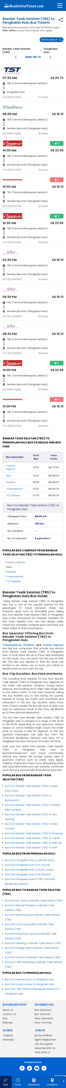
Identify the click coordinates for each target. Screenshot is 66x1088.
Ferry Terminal (43, 1022)
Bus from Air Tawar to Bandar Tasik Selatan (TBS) (34, 900)
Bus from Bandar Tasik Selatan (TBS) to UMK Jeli (33, 843)
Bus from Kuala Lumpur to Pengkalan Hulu (29, 984)
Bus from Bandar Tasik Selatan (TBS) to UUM (31, 847)
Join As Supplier (44, 1044)
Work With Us (42, 1052)
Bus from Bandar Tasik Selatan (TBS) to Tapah (32, 838)
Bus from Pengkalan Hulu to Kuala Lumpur (29, 869)
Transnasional (14, 489)
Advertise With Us (45, 1048)
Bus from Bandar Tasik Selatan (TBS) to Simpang (34, 833)
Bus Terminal (42, 1014)
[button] (6, 1082)
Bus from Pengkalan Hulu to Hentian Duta (29, 860)
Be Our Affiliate (43, 1035)
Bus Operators (43, 1010)
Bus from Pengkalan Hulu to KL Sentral (27, 865)
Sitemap (8, 1022)
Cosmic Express (10, 467)
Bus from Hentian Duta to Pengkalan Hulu (29, 979)
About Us (8, 1010)
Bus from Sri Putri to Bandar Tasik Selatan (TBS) (33, 957)
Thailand (8, 1035)
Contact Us (9, 1014)
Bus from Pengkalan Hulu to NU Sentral (27, 874)
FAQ (5, 1018)
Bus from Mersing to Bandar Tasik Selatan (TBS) (33, 943)
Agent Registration (46, 1039)
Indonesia (8, 1039)
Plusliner (11, 482)
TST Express (13, 495)
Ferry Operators (44, 1018)
